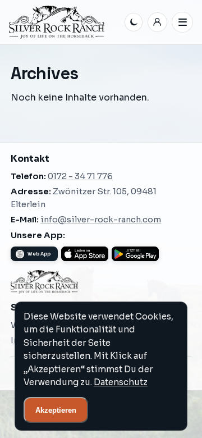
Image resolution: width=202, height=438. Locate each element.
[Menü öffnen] (182, 22)
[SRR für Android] (135, 254)
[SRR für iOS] (84, 254)
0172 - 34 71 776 (80, 176)
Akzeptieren (55, 410)
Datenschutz (121, 382)
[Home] (64, 22)
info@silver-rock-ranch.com (100, 220)
